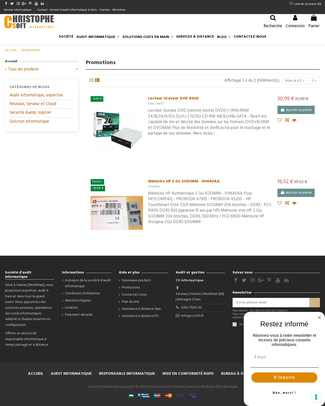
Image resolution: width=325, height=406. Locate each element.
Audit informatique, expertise (36, 95)
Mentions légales (78, 300)
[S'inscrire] (314, 303)
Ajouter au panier (299, 110)
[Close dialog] (319, 317)
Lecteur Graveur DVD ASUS (173, 98)
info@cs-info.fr (192, 316)
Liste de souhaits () (307, 4)
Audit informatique (71, 374)
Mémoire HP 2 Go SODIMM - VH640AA (184, 181)
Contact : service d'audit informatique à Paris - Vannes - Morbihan (81, 9)
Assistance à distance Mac (141, 309)
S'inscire (284, 377)
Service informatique (18, 9)
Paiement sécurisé (78, 315)
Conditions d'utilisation (82, 293)
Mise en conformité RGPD (188, 374)
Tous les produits (23, 69)
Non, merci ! (284, 393)
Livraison (71, 308)
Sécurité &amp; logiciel (30, 112)
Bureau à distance (240, 374)
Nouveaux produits (136, 280)
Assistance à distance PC (140, 316)
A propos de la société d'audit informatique (88, 283)
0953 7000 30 (191, 308)
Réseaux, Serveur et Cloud (33, 103)
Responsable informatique (127, 374)
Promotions (131, 288)
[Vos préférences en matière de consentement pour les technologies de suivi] (316, 397)
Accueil (11, 61)
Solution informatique (29, 121)
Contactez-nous (134, 295)
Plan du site (130, 302)
